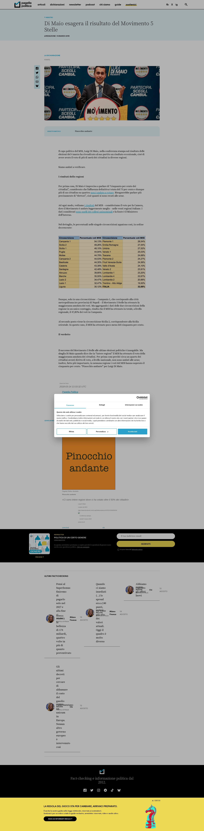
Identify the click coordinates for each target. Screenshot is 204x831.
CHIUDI (157, 801)
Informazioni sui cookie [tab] (134, 405)
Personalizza (101, 431)
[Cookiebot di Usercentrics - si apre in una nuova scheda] (138, 398)
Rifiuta (71, 431)
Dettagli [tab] (102, 405)
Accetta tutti (132, 431)
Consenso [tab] (70, 405)
